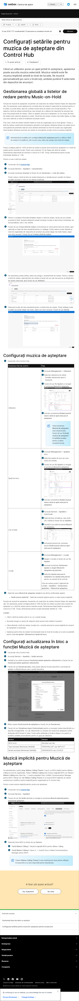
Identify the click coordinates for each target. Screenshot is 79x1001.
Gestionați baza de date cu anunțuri (16, 920)
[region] (30, 995)
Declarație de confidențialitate (24, 982)
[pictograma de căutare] (49, 4)
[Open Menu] (75, 4)
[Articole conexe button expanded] (76, 914)
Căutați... (53, 4)
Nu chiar (51, 892)
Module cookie (39, 982)
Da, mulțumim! (28, 892)
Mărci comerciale (51, 982)
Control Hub (25, 165)
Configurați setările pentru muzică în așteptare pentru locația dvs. (27, 927)
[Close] (58, 991)
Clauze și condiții (8, 982)
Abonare (70, 31)
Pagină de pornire (6, 14)
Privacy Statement (10, 997)
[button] (68, 4)
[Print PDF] (60, 31)
